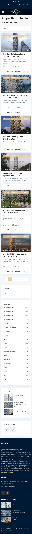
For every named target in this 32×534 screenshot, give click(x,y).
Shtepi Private (8, 363)
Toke (5, 367)
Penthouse (7, 355)
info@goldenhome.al (9, 7)
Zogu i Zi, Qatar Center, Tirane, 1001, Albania (16, 481)
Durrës (10, 206)
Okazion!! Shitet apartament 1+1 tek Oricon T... (15, 255)
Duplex (6, 323)
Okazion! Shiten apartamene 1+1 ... (20, 411)
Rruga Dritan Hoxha (10, 50)
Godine (6, 335)
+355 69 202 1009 (24, 6)
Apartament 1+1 (9, 307)
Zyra (5, 379)
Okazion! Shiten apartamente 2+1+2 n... (20, 404)
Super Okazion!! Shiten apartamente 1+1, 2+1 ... (13, 174)
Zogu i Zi (18, 250)
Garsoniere (7, 331)
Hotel (5, 339)
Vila (5, 375)
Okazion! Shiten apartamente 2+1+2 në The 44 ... (15, 96)
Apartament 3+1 (9, 315)
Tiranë (17, 50)
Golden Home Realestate (14, 71)
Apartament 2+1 (9, 311)
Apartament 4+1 (9, 319)
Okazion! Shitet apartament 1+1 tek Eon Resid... (14, 211)
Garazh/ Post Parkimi (10, 327)
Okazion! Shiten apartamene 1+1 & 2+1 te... (14, 137)
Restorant (7, 359)
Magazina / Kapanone (10, 351)
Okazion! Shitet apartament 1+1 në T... (20, 397)
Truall (5, 371)
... (7, 63)
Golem (6, 206)
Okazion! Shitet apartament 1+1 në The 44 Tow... (14, 55)
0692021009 (22, 470)
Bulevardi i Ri (8, 133)
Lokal (5, 347)
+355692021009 (8, 484)
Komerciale (7, 343)
